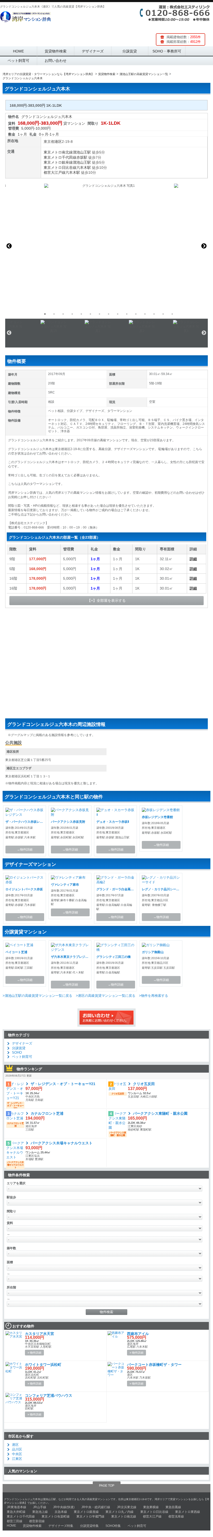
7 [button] (99, 314)
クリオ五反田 (144, 1084)
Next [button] (204, 246)
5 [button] (81, 314)
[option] (106, 246)
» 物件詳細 (34, 1352)
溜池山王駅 (82, 152)
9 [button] (117, 314)
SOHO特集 (113, 1526)
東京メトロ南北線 (58, 152)
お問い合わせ (55, 60)
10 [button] (126, 314)
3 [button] (63, 314)
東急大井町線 (16, 1512)
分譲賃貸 (129, 51)
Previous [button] (9, 246)
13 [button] (154, 314)
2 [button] (54, 314)
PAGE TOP (106, 1485)
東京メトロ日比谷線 (60, 167)
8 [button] (108, 314)
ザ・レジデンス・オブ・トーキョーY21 (63, 1084)
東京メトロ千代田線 (60, 157)
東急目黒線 (173, 1507)
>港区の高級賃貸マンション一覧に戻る (105, 996)
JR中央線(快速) (64, 1507)
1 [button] (45, 314)
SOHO (17, 1052)
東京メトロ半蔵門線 (90, 1516)
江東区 (17, 1459)
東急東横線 (151, 1507)
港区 (58, 141)
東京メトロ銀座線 (58, 162)
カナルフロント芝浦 (47, 1113)
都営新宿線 (37, 1521)
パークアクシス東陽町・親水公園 (160, 1113)
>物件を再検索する (153, 996)
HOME (18, 51)
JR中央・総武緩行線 (95, 1507)
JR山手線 (39, 1507)
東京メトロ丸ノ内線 (119, 1512)
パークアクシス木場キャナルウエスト (61, 1143)
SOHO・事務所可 (166, 51)
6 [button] (90, 314)
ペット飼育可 (18, 60)
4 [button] (72, 314)
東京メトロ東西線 (187, 1512)
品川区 (17, 1449)
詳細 (193, 559)
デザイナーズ (93, 51)
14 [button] (163, 314)
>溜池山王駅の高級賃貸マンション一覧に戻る (37, 996)
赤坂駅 (81, 157)
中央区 (17, 1454)
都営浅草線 (176, 1516)
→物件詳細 (24, 849)
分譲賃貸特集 (89, 1526)
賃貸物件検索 (55, 51)
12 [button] (145, 314)
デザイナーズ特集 (60, 1526)
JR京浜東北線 (126, 1507)
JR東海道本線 (16, 1507)
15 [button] (172, 314)
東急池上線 (40, 1512)
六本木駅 (83, 167)
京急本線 (61, 1512)
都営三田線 (14, 1521)
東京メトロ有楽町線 (56, 1516)
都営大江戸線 (54, 172)
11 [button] (135, 314)
